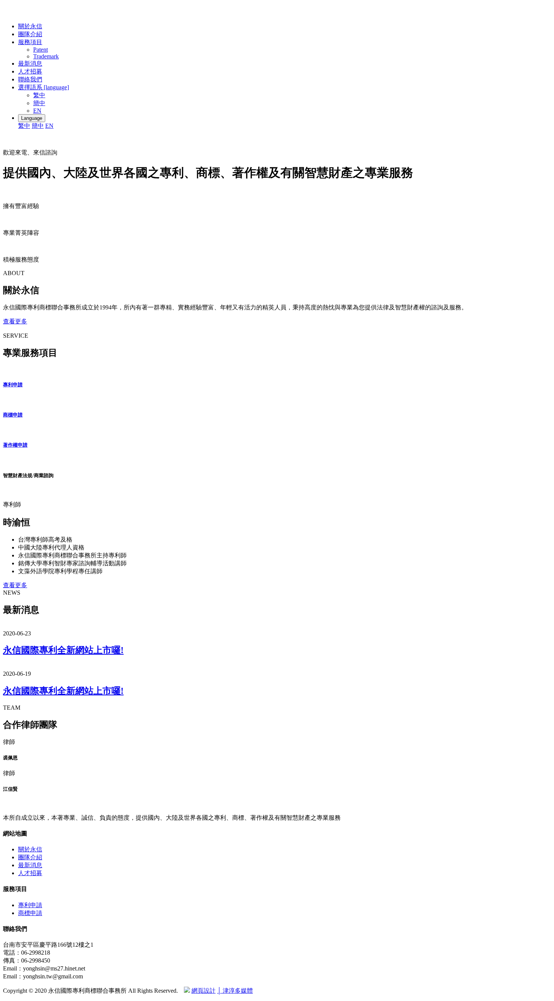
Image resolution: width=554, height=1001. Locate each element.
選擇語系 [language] (43, 87)
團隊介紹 (30, 34)
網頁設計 (203, 990)
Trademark (46, 56)
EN (37, 110)
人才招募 (30, 71)
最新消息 (30, 63)
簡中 (39, 103)
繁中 (39, 95)
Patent (40, 49)
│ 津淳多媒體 (235, 990)
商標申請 (13, 415)
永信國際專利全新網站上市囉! (63, 650)
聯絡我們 (30, 79)
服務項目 (30, 42)
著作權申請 (15, 445)
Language (31, 118)
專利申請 (13, 384)
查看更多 (15, 321)
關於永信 (30, 26)
